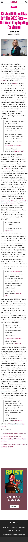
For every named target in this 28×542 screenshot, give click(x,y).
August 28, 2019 (17, 420)
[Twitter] (14, 522)
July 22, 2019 (8, 230)
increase (3, 391)
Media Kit (10, 530)
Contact (14, 527)
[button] (2, 2)
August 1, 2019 (19, 151)
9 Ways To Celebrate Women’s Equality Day (13, 433)
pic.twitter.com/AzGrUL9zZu (13, 338)
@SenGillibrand (15, 271)
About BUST (6, 527)
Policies (18, 530)
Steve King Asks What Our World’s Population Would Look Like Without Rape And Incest (13, 439)
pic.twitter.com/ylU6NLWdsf (13, 145)
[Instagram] (17, 522)
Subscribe (22, 527)
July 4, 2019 (18, 343)
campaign (7, 168)
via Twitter (14, 83)
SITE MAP (23, 534)
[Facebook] (10, 522)
